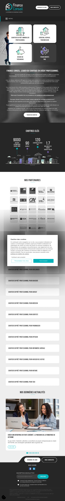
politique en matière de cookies (20, 254)
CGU (28, 497)
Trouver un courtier (32, 115)
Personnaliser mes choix (21, 261)
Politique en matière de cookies (32, 499)
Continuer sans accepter (18, 257)
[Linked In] (34, 468)
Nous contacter (55, 7)
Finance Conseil (10, 74)
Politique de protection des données (39, 497)
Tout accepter (43, 261)
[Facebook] (30, 468)
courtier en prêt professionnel (45, 95)
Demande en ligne (42, 7)
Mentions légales (21, 497)
